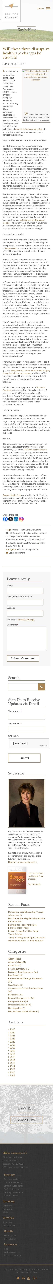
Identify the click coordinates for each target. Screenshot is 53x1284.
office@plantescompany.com (15, 1167)
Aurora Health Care (12, 495)
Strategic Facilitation (13, 1192)
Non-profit (8, 1209)
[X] (10, 519)
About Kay (7, 1222)
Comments (12, 624)
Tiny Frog (33, 1272)
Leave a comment (16, 552)
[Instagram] (21, 519)
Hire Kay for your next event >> (22, 862)
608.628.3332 (16, 1164)
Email (9, 596)
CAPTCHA (13, 735)
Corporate (7, 1205)
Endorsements (10, 1235)
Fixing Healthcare (16, 1001)
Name (10, 585)
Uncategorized (15, 1008)
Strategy (9, 1174)
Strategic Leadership (17, 1004)
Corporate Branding (13, 1182)
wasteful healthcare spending (28, 129)
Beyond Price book (12, 1255)
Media (5, 1212)
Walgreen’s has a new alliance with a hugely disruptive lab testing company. (26, 371)
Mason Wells (11, 248)
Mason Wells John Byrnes (28, 536)
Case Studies (14, 985)
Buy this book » (34, 884)
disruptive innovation (28, 533)
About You (13, 965)
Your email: (14, 723)
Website (11, 607)
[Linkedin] (16, 519)
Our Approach (9, 1225)
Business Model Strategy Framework (25, 978)
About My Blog (15, 962)
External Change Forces (28, 549)
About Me (13, 958)
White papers (10, 1252)
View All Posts (27, 1120)
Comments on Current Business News (25, 988)
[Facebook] (5, 519)
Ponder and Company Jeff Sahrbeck (22, 539)
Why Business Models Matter (22, 1011)
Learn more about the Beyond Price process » (36, 876)
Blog (6, 1248)
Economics (13, 994)
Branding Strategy (16, 968)
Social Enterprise (11, 1189)
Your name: (14, 711)
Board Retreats (11, 1195)
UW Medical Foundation (35, 449)
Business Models (11, 1179)
